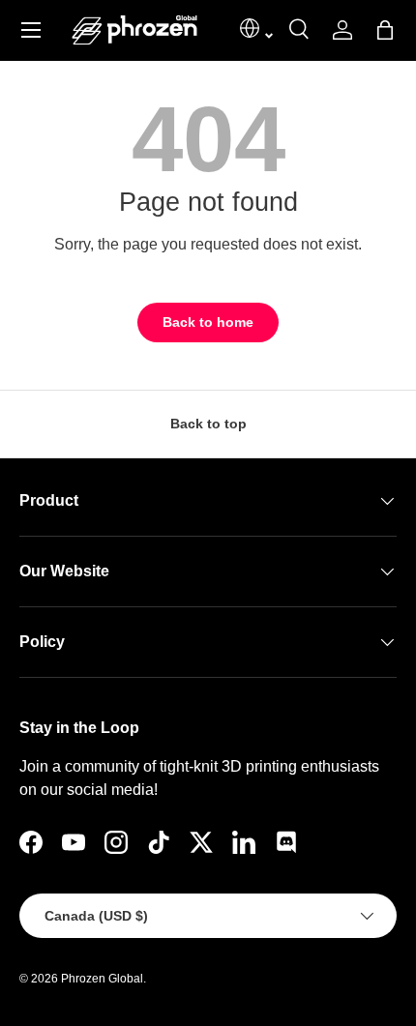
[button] (385, 30)
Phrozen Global (102, 978)
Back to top (208, 423)
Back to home (208, 322)
